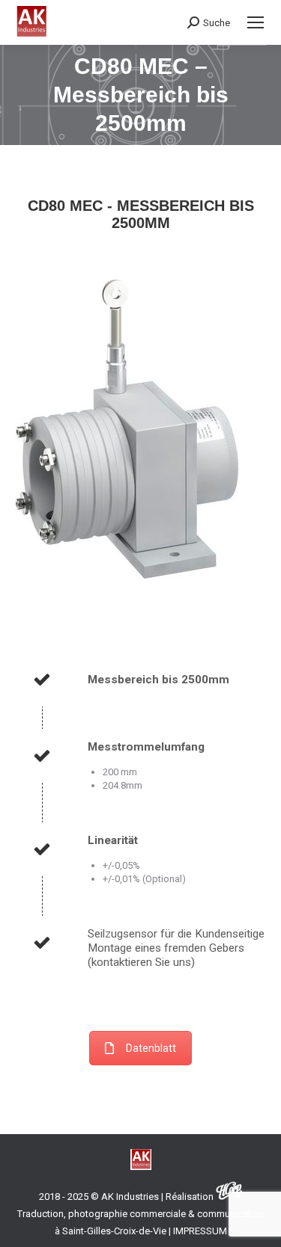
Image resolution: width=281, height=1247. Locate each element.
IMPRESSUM (200, 1231)
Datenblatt (151, 1048)
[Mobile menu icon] (255, 22)
